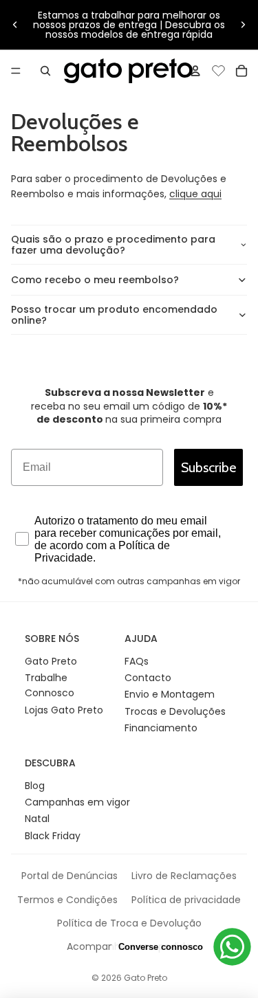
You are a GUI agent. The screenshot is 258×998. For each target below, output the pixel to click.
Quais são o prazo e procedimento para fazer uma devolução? (113, 245)
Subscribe (208, 467)
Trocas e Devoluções (175, 711)
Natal (37, 818)
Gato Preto (51, 661)
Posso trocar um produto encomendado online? (114, 315)
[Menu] (16, 71)
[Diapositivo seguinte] (243, 25)
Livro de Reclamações (184, 876)
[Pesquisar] (45, 71)
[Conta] (195, 71)
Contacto (148, 678)
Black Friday (52, 836)
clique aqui (195, 194)
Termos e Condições (67, 900)
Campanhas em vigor (77, 802)
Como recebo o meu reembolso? (95, 280)
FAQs (137, 661)
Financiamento (161, 728)
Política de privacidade (186, 900)
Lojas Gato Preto (64, 710)
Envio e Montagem (170, 694)
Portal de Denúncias (69, 876)
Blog (35, 785)
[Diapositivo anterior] (15, 25)
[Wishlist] (218, 69)
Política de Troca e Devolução (129, 923)
